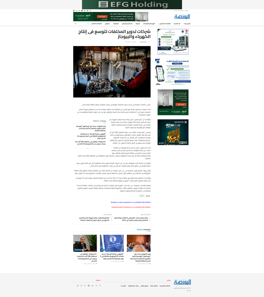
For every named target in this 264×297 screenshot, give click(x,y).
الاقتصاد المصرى (165, 23)
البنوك (138, 23)
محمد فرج (143, 41)
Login (95, 10)
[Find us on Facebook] (90, 10)
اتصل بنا (123, 286)
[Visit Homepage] (182, 16)
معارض (107, 23)
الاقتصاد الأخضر (97, 23)
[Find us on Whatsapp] (79, 10)
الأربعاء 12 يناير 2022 (130, 41)
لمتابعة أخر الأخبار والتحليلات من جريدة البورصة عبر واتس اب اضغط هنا (131, 202)
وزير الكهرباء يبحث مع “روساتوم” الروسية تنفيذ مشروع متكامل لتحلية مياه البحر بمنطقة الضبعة (91, 128)
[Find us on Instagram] (76, 10)
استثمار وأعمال (127, 23)
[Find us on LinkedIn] (84, 10)
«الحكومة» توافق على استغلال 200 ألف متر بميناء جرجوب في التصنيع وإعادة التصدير (90, 142)
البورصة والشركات (149, 23)
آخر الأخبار (177, 23)
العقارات (116, 23)
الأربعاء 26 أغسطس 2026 (143, 264)
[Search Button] (75, 23)
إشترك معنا (153, 286)
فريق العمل (144, 286)
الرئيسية (187, 23)
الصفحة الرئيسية (165, 286)
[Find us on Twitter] (87, 10)
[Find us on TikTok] (73, 10)
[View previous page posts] (91, 148)
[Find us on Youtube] (82, 10)
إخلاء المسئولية (133, 286)
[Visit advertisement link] (132, 4)
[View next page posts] (87, 148)
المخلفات (141, 196)
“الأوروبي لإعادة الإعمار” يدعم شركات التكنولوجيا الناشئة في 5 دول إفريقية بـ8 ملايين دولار (91, 136)
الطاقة (130, 250)
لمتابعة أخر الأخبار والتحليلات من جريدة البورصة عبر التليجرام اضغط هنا (131, 207)
